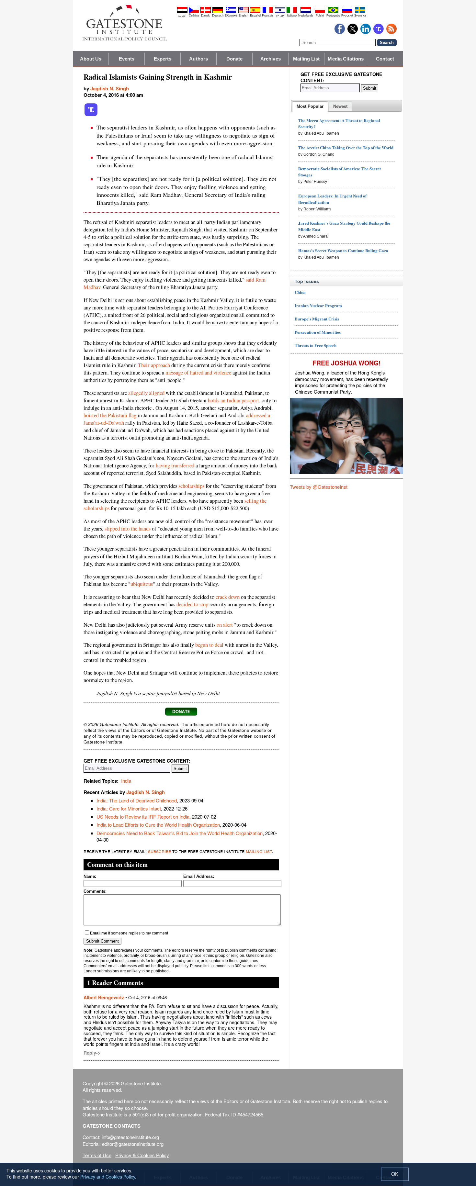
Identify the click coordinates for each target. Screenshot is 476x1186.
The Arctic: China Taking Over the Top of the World (345, 147)
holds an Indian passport (233, 400)
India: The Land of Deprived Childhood (136, 800)
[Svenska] (360, 12)
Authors (198, 59)
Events (127, 59)
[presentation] (310, 106)
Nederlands (305, 15)
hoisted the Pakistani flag (110, 415)
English (243, 15)
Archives (270, 59)
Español (255, 15)
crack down (228, 596)
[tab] (310, 106)
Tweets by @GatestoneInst (318, 486)
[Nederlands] (305, 12)
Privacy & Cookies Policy (142, 1155)
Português (333, 15)
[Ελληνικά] (231, 12)
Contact (385, 59)
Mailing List (306, 59)
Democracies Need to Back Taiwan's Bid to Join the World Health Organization (179, 833)
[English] (243, 12)
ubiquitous (141, 583)
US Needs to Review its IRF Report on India (142, 816)
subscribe (159, 850)
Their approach (154, 365)
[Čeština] (194, 12)
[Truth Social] (91, 115)
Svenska (360, 15)
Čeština (194, 15)
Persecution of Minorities (318, 332)
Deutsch (217, 15)
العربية (182, 15)
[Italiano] (292, 12)
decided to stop (192, 604)
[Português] (333, 12)
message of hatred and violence (198, 372)
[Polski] (320, 12)
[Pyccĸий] (347, 12)
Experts (163, 59)
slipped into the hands (128, 528)
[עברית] (280, 12)
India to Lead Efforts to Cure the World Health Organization (158, 824)
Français (268, 15)
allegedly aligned (146, 393)
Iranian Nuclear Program (318, 305)
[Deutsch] (217, 12)
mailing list (259, 850)
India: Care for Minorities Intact (128, 808)
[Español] (255, 12)
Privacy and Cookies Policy (107, 1176)
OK (395, 1174)
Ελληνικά (231, 15)
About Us (91, 59)
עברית (280, 15)
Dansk (205, 15)
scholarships (191, 485)
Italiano (292, 15)
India (126, 780)
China (300, 292)
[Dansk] (205, 12)
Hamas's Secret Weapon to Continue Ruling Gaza (343, 250)
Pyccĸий (347, 15)
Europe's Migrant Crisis (317, 319)
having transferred (175, 465)
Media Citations (346, 59)
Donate (234, 59)
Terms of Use (97, 1155)
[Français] (268, 12)
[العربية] (182, 12)
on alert (225, 624)
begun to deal (209, 644)
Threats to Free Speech (315, 345)
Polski (320, 15)
